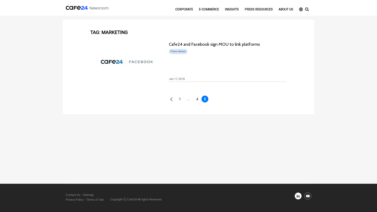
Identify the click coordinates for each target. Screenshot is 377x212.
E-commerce (209, 9)
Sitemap (88, 195)
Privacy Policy (74, 199)
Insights (232, 9)
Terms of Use (95, 199)
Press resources (259, 9)
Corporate (184, 9)
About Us (286, 9)
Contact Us (73, 195)
